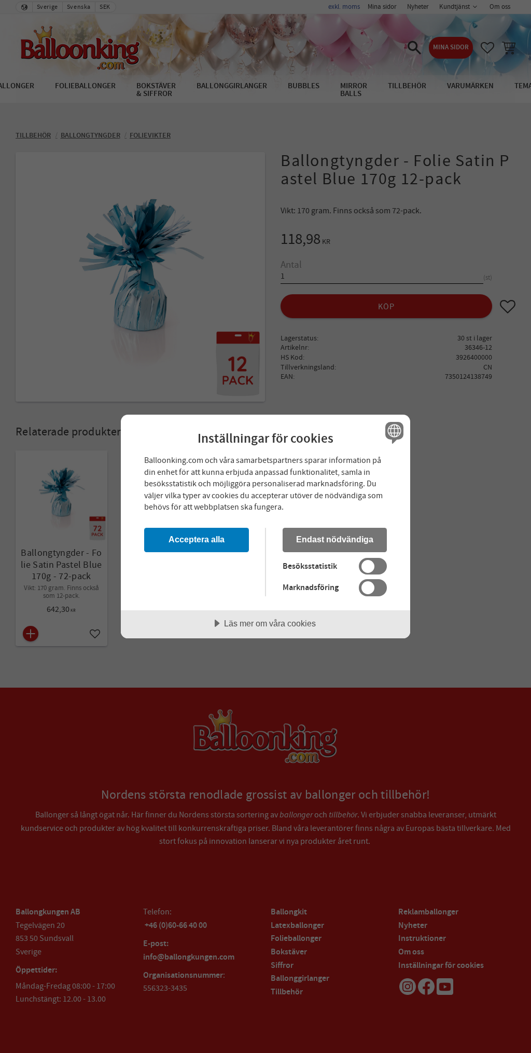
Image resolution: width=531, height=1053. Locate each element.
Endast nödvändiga (334, 539)
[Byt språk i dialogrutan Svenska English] (393, 432)
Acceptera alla (197, 539)
